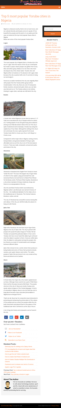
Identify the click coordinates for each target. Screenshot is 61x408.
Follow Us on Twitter (14, 336)
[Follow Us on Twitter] (6, 336)
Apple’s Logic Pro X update (13, 367)
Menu (3, 7)
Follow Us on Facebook (15, 332)
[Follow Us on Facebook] (5, 332)
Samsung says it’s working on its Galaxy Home (18, 346)
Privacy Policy (55, 405)
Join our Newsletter (14, 329)
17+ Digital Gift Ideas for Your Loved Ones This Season (52, 70)
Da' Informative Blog (6, 405)
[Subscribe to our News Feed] (5, 340)
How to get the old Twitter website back (17, 354)
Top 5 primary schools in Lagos (20, 374)
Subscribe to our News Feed (16, 340)
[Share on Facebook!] (6, 317)
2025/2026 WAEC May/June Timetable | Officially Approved (51, 59)
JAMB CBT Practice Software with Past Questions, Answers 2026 (52, 45)
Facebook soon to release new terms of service (19, 364)
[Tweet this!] (11, 317)
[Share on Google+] (16, 317)
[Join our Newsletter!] (6, 328)
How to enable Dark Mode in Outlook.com (17, 357)
